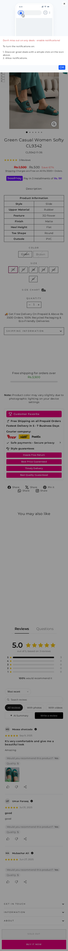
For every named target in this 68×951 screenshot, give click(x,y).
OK (62, 67)
